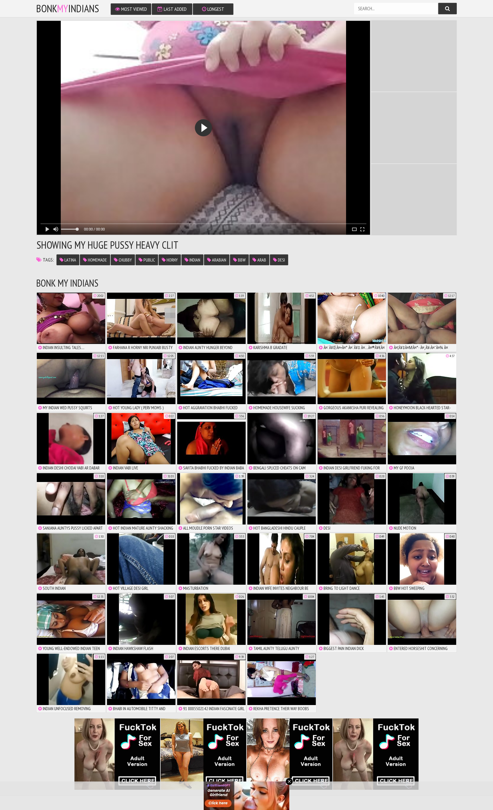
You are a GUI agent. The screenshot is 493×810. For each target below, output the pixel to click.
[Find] (447, 8)
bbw (241, 260)
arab (261, 260)
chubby (125, 260)
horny (172, 260)
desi (281, 260)
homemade (97, 260)
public (149, 260)
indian (194, 260)
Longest (215, 9)
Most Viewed (133, 9)
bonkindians (67, 8)
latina (70, 260)
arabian (218, 260)
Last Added (175, 9)
